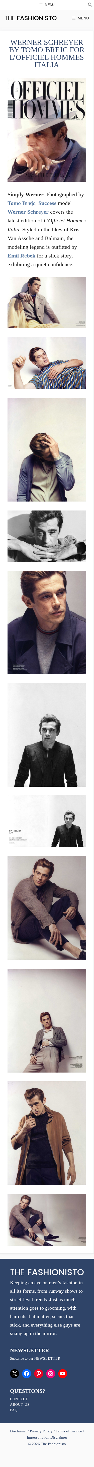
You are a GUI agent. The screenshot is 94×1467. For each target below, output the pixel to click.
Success (47, 203)
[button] (90, 5)
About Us (20, 1404)
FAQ (14, 1410)
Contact (19, 1399)
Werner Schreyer (28, 212)
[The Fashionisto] (31, 18)
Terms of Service (69, 1431)
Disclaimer (19, 1431)
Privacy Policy (41, 1431)
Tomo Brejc (21, 203)
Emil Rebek (21, 256)
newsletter (47, 1358)
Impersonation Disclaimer (47, 1437)
